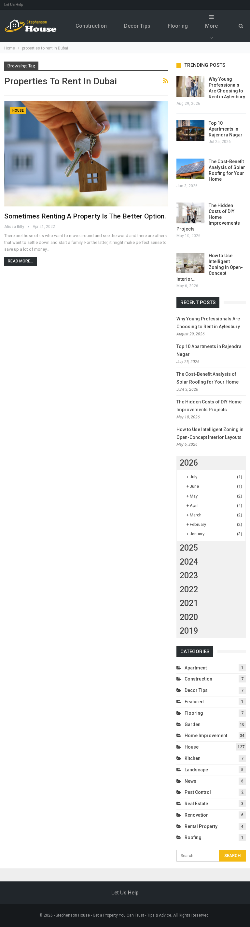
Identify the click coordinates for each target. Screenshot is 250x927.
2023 (189, 575)
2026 (189, 463)
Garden (193, 724)
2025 (189, 548)
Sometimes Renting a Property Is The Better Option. (85, 216)
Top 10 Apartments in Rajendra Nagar (226, 128)
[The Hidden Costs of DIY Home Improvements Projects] (190, 213)
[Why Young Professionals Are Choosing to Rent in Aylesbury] (190, 86)
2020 (189, 617)
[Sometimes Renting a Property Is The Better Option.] (86, 153)
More (211, 26)
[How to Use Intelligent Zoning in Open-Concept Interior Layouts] (190, 263)
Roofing (193, 837)
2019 (189, 631)
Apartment (196, 667)
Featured (194, 701)
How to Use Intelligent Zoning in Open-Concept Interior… (209, 267)
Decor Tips (137, 26)
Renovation (197, 815)
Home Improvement (206, 735)
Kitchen (193, 758)
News (190, 781)
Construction (91, 26)
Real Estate (196, 803)
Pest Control (198, 792)
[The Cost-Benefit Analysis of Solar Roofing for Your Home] (190, 169)
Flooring (178, 26)
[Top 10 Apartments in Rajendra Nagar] (190, 130)
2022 (189, 589)
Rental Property (201, 826)
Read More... (20, 261)
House (18, 110)
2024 (189, 562)
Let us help (13, 5)
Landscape (196, 769)
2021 (189, 603)
